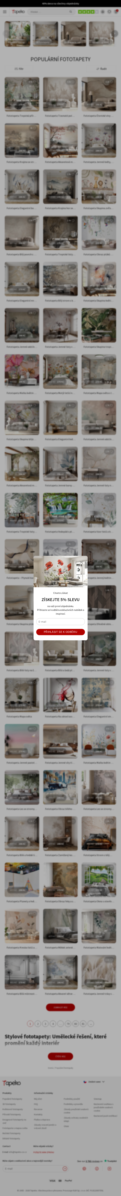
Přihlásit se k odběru (60, 632)
